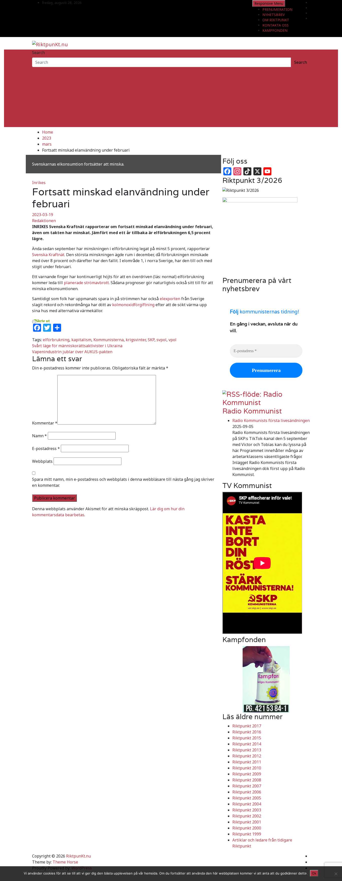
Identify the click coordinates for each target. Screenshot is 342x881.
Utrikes (39, 82)
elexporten (170, 298)
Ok (314, 873)
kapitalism (81, 339)
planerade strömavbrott (86, 282)
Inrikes (39, 76)
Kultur (38, 112)
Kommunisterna (108, 339)
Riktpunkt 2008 (246, 780)
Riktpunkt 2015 (246, 738)
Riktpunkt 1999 (246, 834)
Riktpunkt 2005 (246, 798)
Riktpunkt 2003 (246, 810)
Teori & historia (47, 100)
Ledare (38, 118)
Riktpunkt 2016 (246, 732)
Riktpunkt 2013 (246, 750)
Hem (36, 70)
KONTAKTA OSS (275, 25)
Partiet (38, 94)
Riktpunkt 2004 (246, 804)
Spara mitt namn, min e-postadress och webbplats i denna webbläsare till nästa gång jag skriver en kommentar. (123, 482)
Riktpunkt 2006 (246, 792)
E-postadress (46, 448)
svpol (161, 339)
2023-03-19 (42, 214)
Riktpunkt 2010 (246, 768)
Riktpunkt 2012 (246, 756)
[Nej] (335, 873)
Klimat (38, 106)
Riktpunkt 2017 (246, 726)
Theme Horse (65, 862)
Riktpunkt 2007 (246, 786)
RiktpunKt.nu (78, 856)
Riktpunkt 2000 (246, 828)
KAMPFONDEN (274, 30)
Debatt (38, 124)
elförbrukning (56, 339)
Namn (39, 435)
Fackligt (39, 88)
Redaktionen (44, 220)
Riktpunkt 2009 (246, 774)
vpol (172, 339)
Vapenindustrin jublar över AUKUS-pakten (72, 351)
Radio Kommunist (252, 410)
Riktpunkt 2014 (246, 744)
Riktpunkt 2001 (246, 822)
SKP (151, 339)
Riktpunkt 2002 (246, 816)
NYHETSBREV (273, 14)
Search (38, 52)
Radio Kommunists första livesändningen (271, 420)
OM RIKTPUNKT (275, 20)
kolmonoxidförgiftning (133, 304)
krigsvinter (136, 339)
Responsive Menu (268, 3)
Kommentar (44, 423)
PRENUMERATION (277, 9)
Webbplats (42, 461)
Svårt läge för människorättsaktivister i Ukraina (77, 345)
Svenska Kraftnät (48, 254)
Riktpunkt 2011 (246, 762)
